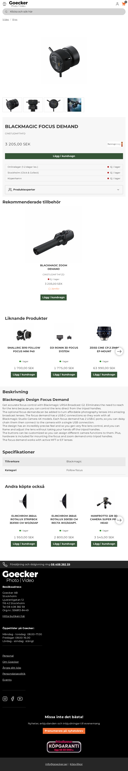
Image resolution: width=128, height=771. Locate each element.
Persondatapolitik (13, 673)
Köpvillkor (76, 764)
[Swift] (18, 4)
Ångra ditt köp (11, 667)
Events (7, 679)
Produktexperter (24, 189)
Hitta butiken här (13, 616)
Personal (8, 655)
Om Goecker (10, 661)
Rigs (14, 19)
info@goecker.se (56, 764)
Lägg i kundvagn (64, 156)
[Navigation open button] (4, 4)
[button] (117, 4)
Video (5, 19)
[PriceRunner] (64, 746)
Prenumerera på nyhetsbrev (64, 730)
